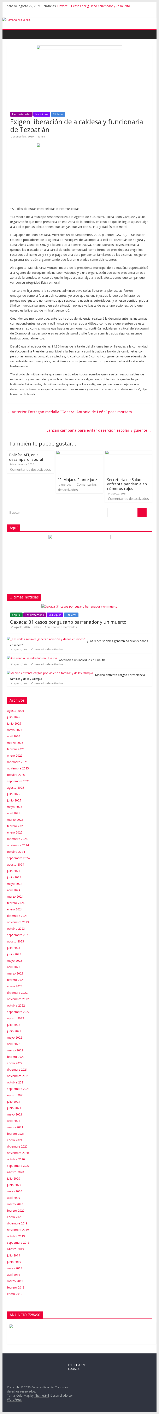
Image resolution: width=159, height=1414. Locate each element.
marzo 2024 (15, 896)
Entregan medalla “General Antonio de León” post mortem (69, 411)
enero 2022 (14, 1063)
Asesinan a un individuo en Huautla (82, 660)
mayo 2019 (14, 1268)
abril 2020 (13, 1198)
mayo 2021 (14, 1114)
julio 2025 (13, 794)
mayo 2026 (14, 730)
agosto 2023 (15, 941)
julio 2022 (13, 1025)
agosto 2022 (15, 1018)
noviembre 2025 (18, 768)
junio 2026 (14, 723)
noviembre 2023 (18, 922)
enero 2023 (14, 986)
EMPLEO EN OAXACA (76, 1367)
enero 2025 (14, 832)
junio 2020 (14, 1185)
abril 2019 (13, 1275)
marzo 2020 (15, 1204)
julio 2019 (13, 1255)
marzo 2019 (15, 1281)
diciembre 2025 (17, 762)
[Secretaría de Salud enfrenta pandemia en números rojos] (128, 453)
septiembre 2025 (18, 781)
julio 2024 (13, 871)
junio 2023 (14, 954)
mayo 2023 (14, 961)
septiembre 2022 (18, 1012)
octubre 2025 (16, 775)
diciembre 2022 (17, 993)
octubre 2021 (16, 1082)
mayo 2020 (14, 1191)
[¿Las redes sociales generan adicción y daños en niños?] (46, 639)
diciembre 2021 (17, 1069)
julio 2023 (13, 948)
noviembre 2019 (18, 1230)
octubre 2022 (16, 1005)
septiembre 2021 (18, 1089)
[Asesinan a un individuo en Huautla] (32, 658)
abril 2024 (13, 890)
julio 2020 (13, 1178)
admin (41, 136)
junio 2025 (14, 800)
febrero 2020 (15, 1210)
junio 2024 (14, 877)
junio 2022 (14, 1031)
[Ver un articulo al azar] (149, 32)
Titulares (58, 114)
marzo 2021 (15, 1127)
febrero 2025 (15, 826)
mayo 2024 (14, 884)
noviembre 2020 (18, 1153)
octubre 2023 (16, 928)
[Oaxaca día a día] (79, 20)
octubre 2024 (16, 852)
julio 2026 (13, 717)
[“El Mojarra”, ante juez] (79, 453)
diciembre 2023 (17, 916)
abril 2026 (13, 736)
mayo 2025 (14, 807)
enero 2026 (14, 755)
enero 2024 (14, 909)
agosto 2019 (15, 1249)
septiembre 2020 (18, 1166)
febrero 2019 (15, 1287)
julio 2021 (13, 1101)
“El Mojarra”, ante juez (77, 479)
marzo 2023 (15, 973)
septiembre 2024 (18, 858)
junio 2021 (14, 1108)
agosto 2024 (15, 864)
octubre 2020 (16, 1159)
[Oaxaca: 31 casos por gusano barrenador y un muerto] (79, 606)
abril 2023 (13, 967)
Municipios (41, 114)
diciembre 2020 (17, 1146)
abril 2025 (13, 813)
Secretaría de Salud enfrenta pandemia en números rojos (127, 484)
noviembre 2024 (18, 845)
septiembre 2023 (18, 935)
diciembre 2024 (17, 839)
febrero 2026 (15, 749)
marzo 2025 (15, 820)
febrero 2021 (15, 1134)
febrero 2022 (15, 1057)
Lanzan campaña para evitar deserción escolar (99, 430)
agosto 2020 (15, 1172)
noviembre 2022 (18, 999)
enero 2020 (14, 1217)
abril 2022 (13, 1044)
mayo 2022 (14, 1037)
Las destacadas (21, 114)
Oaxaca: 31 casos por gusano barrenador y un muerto (93, 6)
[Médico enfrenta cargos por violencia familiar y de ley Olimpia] (50, 673)
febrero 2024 (15, 903)
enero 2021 (14, 1140)
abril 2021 (13, 1121)
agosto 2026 (15, 711)
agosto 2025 (15, 787)
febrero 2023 (15, 980)
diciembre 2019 (17, 1223)
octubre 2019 (16, 1236)
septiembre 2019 (18, 1242)
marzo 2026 (15, 743)
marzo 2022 (15, 1050)
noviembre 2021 (18, 1076)
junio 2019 (14, 1262)
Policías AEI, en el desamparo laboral (26, 457)
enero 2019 (14, 1294)
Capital (16, 615)
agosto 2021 (15, 1095)
